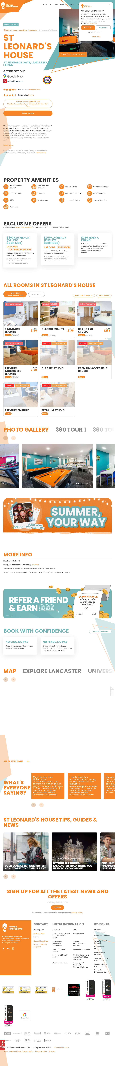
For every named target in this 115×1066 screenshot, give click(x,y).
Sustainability (78, 934)
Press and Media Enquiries (40, 946)
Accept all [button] (88, 27)
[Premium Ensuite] (20, 399)
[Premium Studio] (57, 399)
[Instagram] (13, 948)
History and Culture (72, 858)
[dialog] (96, 21)
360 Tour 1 (70, 429)
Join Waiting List (59, 343)
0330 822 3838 (39, 934)
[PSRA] (47, 1040)
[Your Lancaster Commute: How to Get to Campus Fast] (26, 851)
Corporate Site (41, 1051)
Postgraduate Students (99, 954)
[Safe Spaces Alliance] (47, 79)
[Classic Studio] (57, 360)
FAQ (71, 4)
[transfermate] (7, 1040)
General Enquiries (41, 941)
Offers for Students (102, 936)
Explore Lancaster (52, 671)
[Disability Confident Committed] (27, 1033)
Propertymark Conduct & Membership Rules (80, 965)
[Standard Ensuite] (20, 319)
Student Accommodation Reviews (79, 943)
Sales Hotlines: (28, 104)
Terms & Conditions (100, 631)
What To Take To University (101, 942)
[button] (5, 438)
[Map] (59, 721)
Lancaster (33, 30)
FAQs (75, 930)
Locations (47, 4)
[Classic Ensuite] (57, 319)
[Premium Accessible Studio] (94, 360)
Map (9, 671)
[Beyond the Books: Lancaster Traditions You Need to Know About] (74, 851)
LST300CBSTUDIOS (20, 249)
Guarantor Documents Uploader (102, 971)
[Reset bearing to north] (112, 694)
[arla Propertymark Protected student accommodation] (37, 1033)
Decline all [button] (103, 27)
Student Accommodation (15, 30)
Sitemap (52, 1051)
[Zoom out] (112, 691)
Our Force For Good (60, 963)
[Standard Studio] (94, 319)
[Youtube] (8, 948)
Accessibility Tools (61, 1048)
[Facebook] (3, 948)
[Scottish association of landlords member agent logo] (27, 1040)
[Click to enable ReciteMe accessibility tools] (2, 1045)
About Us (56, 930)
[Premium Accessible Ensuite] (20, 360)
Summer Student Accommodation (100, 965)
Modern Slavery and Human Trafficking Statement (81, 957)
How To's (19, 861)
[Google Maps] (13, 76)
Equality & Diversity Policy (60, 956)
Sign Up (57, 907)
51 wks (8, 335)
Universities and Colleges (58, 950)
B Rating (35, 565)
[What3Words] (13, 80)
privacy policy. (77, 913)
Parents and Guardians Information (57, 943)
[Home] (10, 4)
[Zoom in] (112, 687)
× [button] (110, 4)
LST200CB (64, 247)
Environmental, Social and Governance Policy (61, 936)
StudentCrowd (35, 90)
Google (31, 95)
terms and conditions (24, 227)
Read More (8, 145)
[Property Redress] (37, 1040)
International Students (99, 948)
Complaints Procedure (82, 949)
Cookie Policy (96, 36)
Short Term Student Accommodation (102, 959)
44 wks (15, 335)
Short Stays (59, 4)
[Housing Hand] (17, 1040)
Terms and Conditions (12, 1051)
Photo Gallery (26, 429)
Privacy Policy (28, 1051)
